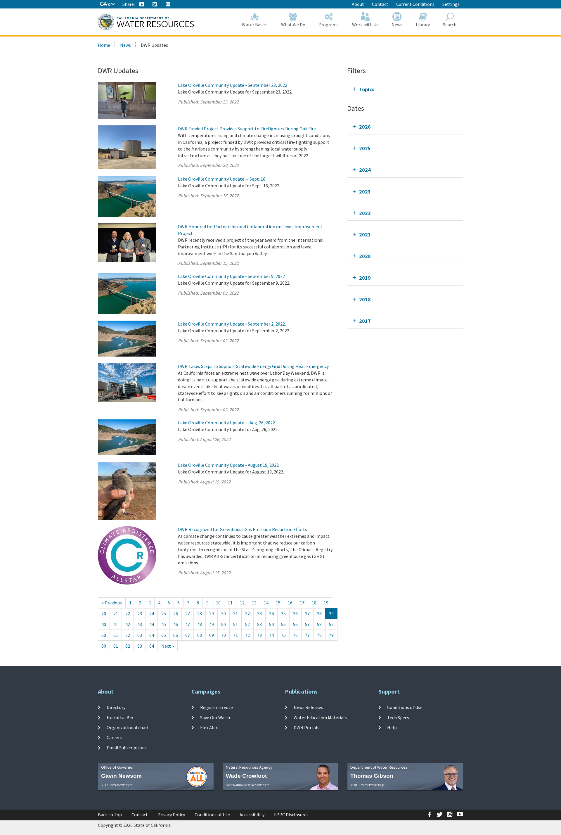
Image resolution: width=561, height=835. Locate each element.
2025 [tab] (365, 148)
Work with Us (365, 24)
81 (115, 646)
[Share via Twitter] (154, 4)
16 (290, 603)
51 (235, 624)
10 (218, 603)
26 (175, 613)
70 (223, 635)
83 (139, 646)
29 (211, 613)
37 (307, 613)
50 (223, 624)
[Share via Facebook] (141, 4)
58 (319, 624)
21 (115, 613)
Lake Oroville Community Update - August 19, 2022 (228, 465)
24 (151, 613)
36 (295, 613)
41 (115, 624)
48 (199, 624)
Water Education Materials (320, 717)
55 (283, 624)
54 (271, 624)
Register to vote (216, 707)
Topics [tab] (366, 89)
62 (127, 635)
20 (103, 613)
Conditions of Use (405, 707)
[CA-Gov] (107, 4)
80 (103, 646)
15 (278, 603)
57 (307, 624)
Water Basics (255, 24)
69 (211, 635)
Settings (451, 4)
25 (163, 613)
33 (259, 613)
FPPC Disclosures (291, 814)
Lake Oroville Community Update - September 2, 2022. (232, 324)
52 (247, 624)
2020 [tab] (365, 256)
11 (230, 603)
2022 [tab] (365, 213)
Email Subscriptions (127, 747)
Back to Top (110, 814)
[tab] (405, 89)
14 (266, 603)
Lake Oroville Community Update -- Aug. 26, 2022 (226, 423)
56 (295, 624)
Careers (114, 737)
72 (247, 635)
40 (103, 624)
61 (115, 635)
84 (151, 646)
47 (187, 624)
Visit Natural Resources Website (247, 785)
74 (271, 635)
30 (223, 613)
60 (103, 635)
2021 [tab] (365, 234)
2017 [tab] (365, 321)
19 (326, 603)
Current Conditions (415, 4)
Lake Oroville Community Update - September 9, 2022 (231, 276)
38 (319, 613)
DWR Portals (306, 727)
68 (199, 635)
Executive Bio (120, 717)
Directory (116, 707)
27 (187, 613)
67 (187, 635)
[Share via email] (168, 4)
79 (331, 635)
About (358, 4)
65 (163, 635)
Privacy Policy (171, 814)
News (397, 24)
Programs (328, 24)
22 (127, 613)
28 (199, 613)
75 (283, 635)
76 (295, 635)
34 (271, 613)
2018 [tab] (365, 299)
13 (254, 603)
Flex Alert (209, 727)
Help (392, 727)
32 (247, 613)
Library (423, 24)
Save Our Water (215, 717)
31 (235, 613)
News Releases (308, 707)
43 (139, 624)
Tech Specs (398, 717)
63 (139, 635)
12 (242, 603)
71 (235, 635)
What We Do (293, 24)
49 (211, 624)
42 (127, 624)
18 (314, 603)
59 (331, 624)
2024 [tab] (365, 170)
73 (259, 635)
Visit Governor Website (117, 785)
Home (104, 45)
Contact (380, 4)
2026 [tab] (365, 126)
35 (283, 613)
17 (302, 603)
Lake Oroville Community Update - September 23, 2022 (232, 85)
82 (127, 646)
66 (175, 635)
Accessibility (252, 814)
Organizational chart (128, 727)
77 (307, 635)
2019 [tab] (365, 277)
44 (151, 624)
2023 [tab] (365, 191)
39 (331, 613)
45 (163, 624)
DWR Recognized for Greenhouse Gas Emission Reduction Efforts (242, 529)
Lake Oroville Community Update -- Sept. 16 (221, 179)
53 (259, 624)
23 (139, 613)
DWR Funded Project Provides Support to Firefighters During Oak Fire (247, 129)
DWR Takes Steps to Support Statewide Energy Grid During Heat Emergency (253, 366)
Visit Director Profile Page (368, 785)
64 (151, 635)
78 (319, 635)
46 (175, 624)
